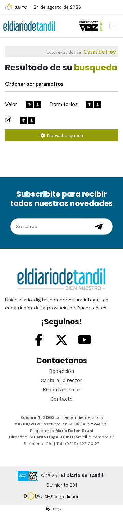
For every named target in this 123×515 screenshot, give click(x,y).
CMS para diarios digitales (61, 497)
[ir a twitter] (61, 340)
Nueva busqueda (64, 135)
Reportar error (62, 390)
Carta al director (61, 380)
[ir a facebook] (38, 340)
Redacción (61, 371)
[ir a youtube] (84, 340)
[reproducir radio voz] (91, 26)
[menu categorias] (114, 25)
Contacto (61, 399)
